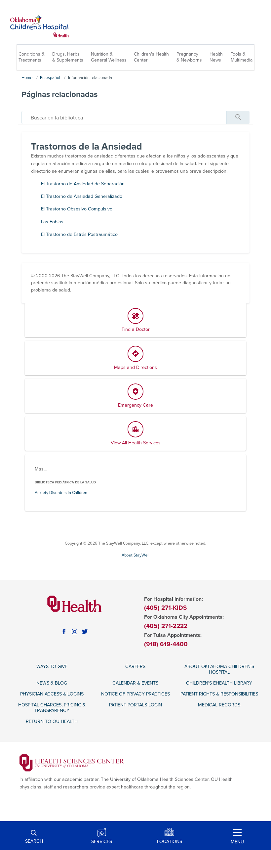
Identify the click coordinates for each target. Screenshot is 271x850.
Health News (216, 57)
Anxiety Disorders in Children (61, 492)
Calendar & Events (135, 683)
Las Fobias (52, 222)
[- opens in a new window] (71, 762)
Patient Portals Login (135, 705)
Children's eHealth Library (219, 683)
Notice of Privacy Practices (135, 694)
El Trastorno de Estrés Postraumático (79, 234)
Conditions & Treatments (32, 57)
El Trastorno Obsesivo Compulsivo (76, 209)
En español (50, 77)
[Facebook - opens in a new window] (64, 631)
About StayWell (135, 555)
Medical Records (219, 705)
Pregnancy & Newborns (189, 57)
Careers (135, 666)
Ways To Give (51, 666)
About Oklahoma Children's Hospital (219, 669)
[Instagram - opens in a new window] (74, 631)
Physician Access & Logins (52, 694)
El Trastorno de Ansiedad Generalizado (81, 196)
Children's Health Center (151, 57)
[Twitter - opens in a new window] (85, 631)
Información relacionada (90, 77)
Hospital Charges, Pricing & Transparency (52, 707)
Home (26, 77)
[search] (124, 117)
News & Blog (51, 683)
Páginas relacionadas (59, 94)
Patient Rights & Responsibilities (219, 694)
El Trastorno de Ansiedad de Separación (83, 184)
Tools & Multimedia (241, 57)
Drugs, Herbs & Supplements (67, 57)
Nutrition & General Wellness (109, 57)
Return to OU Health (52, 721)
